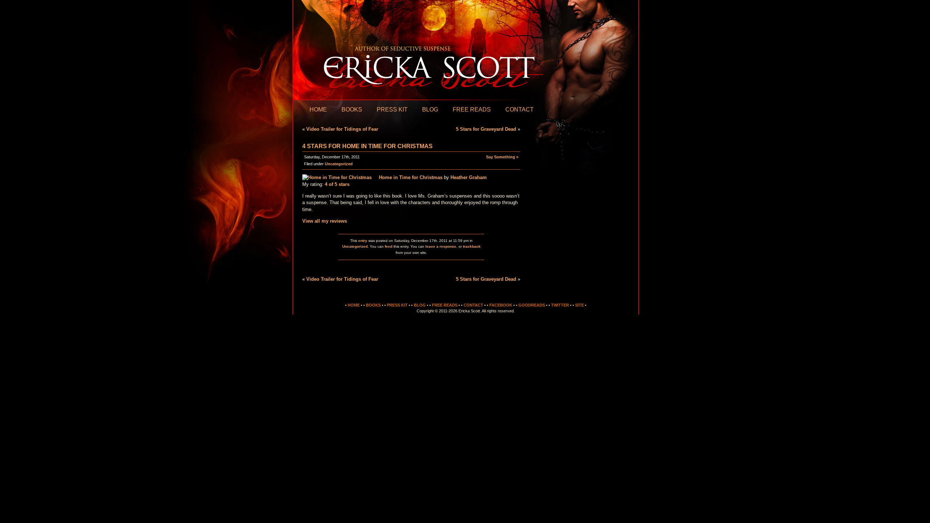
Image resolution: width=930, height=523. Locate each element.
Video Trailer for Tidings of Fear (342, 129)
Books (351, 109)
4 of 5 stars (337, 184)
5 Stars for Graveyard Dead (486, 129)
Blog (430, 109)
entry (362, 241)
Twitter (560, 305)
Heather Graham (468, 177)
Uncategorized (339, 164)
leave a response (440, 246)
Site (579, 305)
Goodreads (531, 305)
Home (318, 109)
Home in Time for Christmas (410, 177)
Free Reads (472, 109)
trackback (472, 246)
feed (388, 246)
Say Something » (502, 157)
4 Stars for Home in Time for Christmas (367, 146)
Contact (519, 109)
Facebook (500, 305)
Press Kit (392, 109)
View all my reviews (324, 221)
